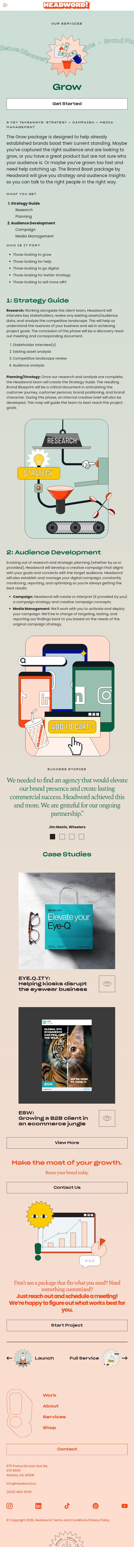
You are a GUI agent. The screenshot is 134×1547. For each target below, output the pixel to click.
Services (54, 1416)
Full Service (84, 1358)
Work (49, 1395)
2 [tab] (62, 836)
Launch (44, 1358)
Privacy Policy (98, 1520)
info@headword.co (21, 1483)
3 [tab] (72, 836)
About (50, 1406)
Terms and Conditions (70, 1520)
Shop (49, 1427)
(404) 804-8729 (18, 1492)
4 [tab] (81, 836)
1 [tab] (52, 836)
